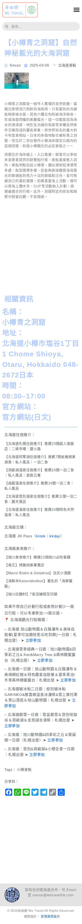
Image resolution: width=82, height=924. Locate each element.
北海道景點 (67, 65)
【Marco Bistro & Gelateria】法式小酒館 (37, 573)
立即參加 (33, 640)
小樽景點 (24, 770)
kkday (54, 536)
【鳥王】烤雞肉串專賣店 (24, 565)
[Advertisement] (41, 248)
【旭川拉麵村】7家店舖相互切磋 (31, 594)
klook (40, 536)
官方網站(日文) (26, 417)
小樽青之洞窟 (24, 322)
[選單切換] (76, 10)
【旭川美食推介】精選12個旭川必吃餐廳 (37, 557)
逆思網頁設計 (50, 916)
